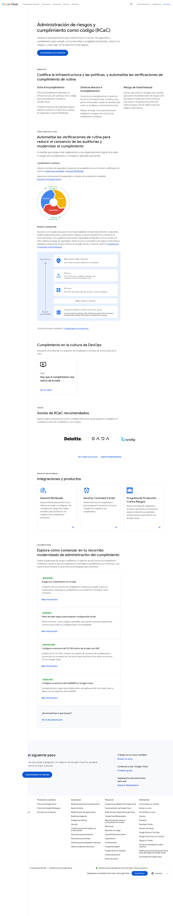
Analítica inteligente (79, 816)
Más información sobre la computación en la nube (115, 821)
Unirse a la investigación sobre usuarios (151, 846)
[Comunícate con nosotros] (52, 53)
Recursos (75, 4)
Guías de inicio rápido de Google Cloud (120, 812)
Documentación (143, 4)
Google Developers (112, 847)
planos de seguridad (55, 171)
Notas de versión (111, 859)
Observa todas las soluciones (82, 847)
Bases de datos (77, 808)
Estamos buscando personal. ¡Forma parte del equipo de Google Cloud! (153, 852)
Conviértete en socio (147, 812)
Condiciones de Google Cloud (60, 868)
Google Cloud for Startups (115, 851)
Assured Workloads (74, 171)
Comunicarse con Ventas (149, 804)
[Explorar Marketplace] (111, 457)
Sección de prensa (146, 828)
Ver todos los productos (46, 812)
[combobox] (160, 873)
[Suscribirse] (140, 873)
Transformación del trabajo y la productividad (83, 829)
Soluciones (46, 4)
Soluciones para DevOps (80, 839)
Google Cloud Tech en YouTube (151, 836)
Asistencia (157, 4)
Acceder (166, 4)
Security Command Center (49, 179)
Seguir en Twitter (146, 841)
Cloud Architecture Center (115, 834)
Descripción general (31, 4)
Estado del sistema (112, 855)
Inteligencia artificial (79, 820)
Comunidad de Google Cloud (150, 857)
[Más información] (49, 600)
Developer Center (146, 824)
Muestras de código (113, 830)
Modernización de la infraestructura (85, 804)
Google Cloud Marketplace (115, 816)
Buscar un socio (125, 759)
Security (74, 824)
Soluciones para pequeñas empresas (86, 843)
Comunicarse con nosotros (76, 328)
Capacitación (110, 839)
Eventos (142, 816)
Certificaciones (111, 843)
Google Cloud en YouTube (149, 832)
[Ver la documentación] (52, 720)
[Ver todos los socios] (88, 457)
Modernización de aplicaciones (83, 812)
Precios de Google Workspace (49, 808)
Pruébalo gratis (125, 770)
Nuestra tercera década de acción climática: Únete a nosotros (123, 868)
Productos (57, 4)
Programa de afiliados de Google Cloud (120, 804)
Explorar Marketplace (128, 785)
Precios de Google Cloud (46, 804)
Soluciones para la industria (82, 834)
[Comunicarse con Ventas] (37, 775)
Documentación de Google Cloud (118, 808)
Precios (66, 4)
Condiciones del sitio (38, 868)
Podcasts (143, 820)
